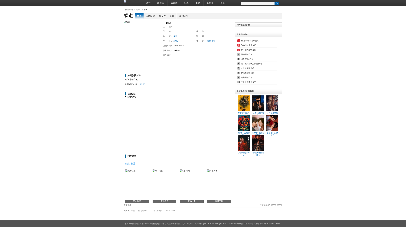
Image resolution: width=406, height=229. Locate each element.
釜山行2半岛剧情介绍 (250, 41)
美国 (175, 36)
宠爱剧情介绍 (246, 77)
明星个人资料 (187, 223)
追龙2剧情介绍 (247, 59)
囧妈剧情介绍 (246, 54)
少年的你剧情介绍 (248, 50)
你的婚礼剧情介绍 (248, 45)
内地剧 (174, 3)
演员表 (162, 16)
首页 (148, 3)
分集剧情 (176, 223)
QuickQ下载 (170, 210)
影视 (186, 3)
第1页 (142, 84)
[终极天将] (212, 171)
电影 (198, 3)
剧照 (172, 16)
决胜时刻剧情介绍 (248, 82)
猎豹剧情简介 (244, 113)
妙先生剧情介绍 (247, 73)
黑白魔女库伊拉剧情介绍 (251, 64)
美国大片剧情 (129, 210)
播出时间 (183, 16)
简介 (139, 16)
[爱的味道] (185, 171)
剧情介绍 (129, 9)
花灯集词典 (157, 210)
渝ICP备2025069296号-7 (271, 223)
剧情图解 (150, 16)
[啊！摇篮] (158, 171)
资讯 (222, 3)
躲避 (146, 9)
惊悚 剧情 (211, 41)
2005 (176, 41)
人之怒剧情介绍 (247, 68)
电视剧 (160, 3)
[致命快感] (130, 171)
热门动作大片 (144, 210)
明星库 (210, 3)
